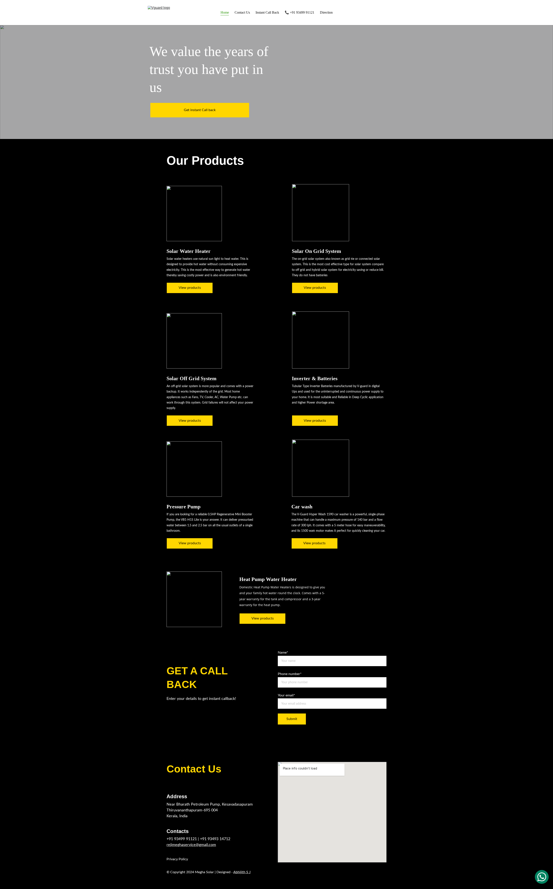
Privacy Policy (177, 859)
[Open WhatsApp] (542, 877)
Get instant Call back (200, 110)
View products (190, 287)
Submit (291, 719)
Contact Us (242, 12)
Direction (326, 12)
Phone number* (290, 674)
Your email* (286, 695)
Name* (283, 652)
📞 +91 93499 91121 (299, 12)
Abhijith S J (242, 872)
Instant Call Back (267, 12)
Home (225, 12)
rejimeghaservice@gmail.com (191, 845)
